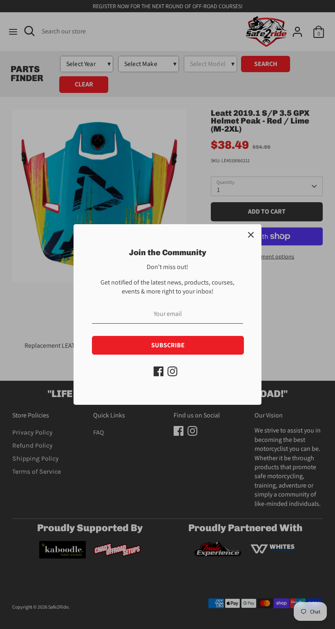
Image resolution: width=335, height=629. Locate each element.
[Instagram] (172, 371)
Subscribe (168, 345)
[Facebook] (158, 371)
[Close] (251, 235)
